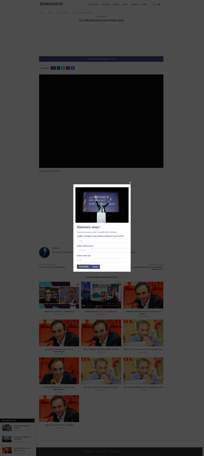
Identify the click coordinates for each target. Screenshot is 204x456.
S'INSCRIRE (84, 267)
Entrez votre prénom (85, 246)
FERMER (95, 267)
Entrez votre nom (84, 256)
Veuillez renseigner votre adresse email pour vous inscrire (100, 236)
